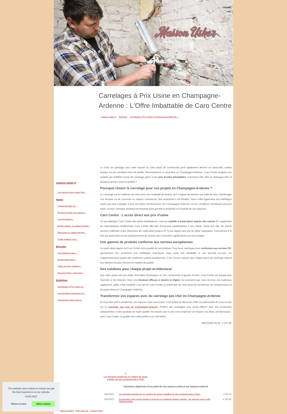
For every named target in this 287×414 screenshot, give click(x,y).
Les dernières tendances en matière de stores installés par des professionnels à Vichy (125, 378)
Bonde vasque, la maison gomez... (74, 226)
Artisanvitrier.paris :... (67, 259)
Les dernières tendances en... (72, 293)
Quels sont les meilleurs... (70, 266)
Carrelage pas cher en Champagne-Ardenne (133, 307)
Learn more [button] (31, 396)
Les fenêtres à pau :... (68, 253)
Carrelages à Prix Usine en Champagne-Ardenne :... (155, 117)
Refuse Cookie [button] (18, 404)
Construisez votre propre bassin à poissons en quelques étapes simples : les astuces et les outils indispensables (164, 400)
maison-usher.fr (108, 117)
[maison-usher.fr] (143, 43)
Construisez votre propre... (70, 300)
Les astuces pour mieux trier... (72, 192)
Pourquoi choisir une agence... (72, 212)
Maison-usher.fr (67, 411)
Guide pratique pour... (68, 239)
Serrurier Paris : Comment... (71, 273)
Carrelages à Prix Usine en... (71, 286)
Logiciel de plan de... (67, 206)
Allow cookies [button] (43, 404)
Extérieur (123, 117)
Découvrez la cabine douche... (72, 232)
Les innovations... (66, 219)
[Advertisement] (166, 141)
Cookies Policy (96, 411)
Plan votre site (82, 411)
